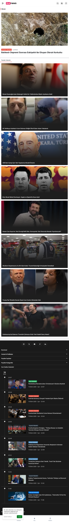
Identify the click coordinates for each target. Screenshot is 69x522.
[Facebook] (40, 344)
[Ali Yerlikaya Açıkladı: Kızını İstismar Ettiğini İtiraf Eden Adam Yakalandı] (34, 114)
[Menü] (3, 3)
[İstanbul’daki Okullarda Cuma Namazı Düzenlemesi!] (34, 412)
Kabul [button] (19, 516)
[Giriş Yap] (66, 3)
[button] (62, 3)
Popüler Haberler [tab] (6, 60)
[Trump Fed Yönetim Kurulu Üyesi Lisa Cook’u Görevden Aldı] (34, 285)
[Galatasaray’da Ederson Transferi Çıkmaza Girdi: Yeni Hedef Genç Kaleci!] (34, 320)
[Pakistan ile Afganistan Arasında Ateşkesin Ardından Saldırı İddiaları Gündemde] (34, 444)
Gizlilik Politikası (8, 516)
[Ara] (57, 3)
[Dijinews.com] (12, 3)
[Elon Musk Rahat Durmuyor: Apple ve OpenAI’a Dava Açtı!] (34, 182)
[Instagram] (24, 344)
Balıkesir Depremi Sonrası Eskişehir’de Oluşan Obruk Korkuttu (31, 52)
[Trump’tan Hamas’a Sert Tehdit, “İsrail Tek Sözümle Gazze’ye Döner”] (34, 461)
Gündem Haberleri (6, 49)
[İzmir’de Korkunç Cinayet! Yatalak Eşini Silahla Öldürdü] (34, 397)
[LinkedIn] (45, 344)
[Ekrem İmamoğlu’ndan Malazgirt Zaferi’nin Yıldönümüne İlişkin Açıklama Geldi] (34, 79)
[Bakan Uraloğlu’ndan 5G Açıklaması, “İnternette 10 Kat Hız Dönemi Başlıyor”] (34, 495)
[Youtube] (34, 344)
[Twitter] (29, 344)
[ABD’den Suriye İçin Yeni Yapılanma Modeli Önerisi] (34, 148)
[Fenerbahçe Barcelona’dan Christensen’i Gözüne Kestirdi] (34, 379)
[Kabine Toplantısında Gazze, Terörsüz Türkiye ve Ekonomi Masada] (34, 478)
